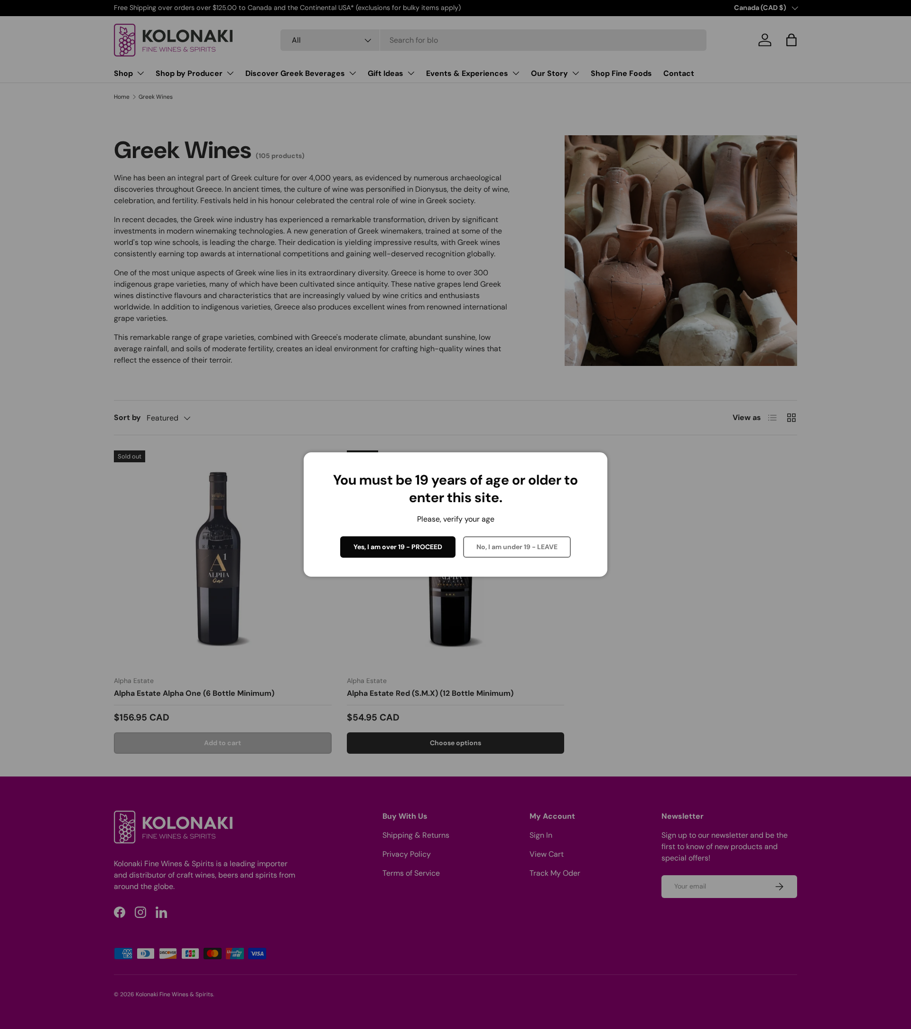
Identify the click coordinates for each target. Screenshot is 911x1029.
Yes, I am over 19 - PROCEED (397, 547)
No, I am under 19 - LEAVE (517, 547)
